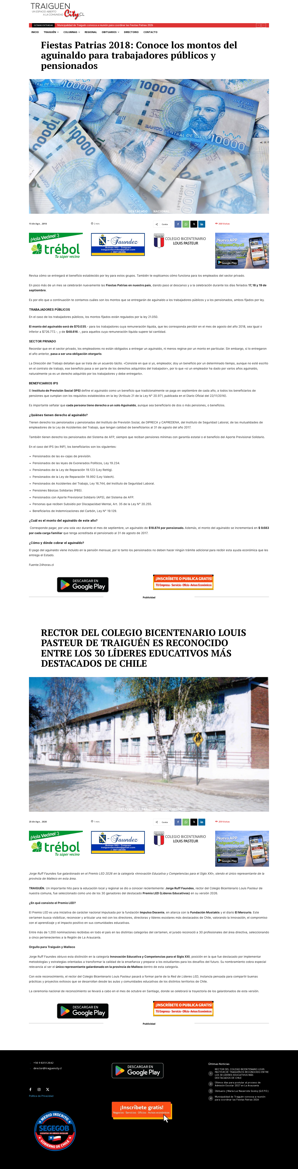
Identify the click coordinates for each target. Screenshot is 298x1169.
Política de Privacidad (41, 1095)
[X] (193, 224)
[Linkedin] (201, 224)
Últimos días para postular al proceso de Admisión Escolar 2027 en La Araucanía (238, 1084)
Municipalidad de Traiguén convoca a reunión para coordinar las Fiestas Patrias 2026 (240, 1098)
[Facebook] (178, 224)
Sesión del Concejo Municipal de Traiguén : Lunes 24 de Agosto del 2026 (98, 25)
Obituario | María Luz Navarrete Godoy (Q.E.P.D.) (242, 1091)
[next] (264, 25)
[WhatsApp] (185, 224)
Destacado (138, 211)
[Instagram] (39, 1089)
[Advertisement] (174, 8)
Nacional (161, 211)
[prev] (258, 25)
